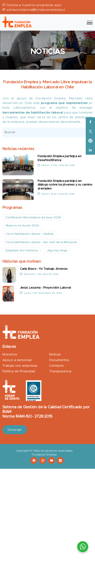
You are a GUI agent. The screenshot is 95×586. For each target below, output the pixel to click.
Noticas (55, 354)
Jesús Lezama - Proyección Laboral (45, 287)
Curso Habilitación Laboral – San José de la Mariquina (41, 242)
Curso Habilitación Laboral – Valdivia (30, 234)
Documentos (59, 360)
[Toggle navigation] (90, 22)
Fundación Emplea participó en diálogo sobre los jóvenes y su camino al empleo (65, 184)
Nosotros (9, 354)
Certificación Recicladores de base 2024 (33, 217)
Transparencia (60, 371)
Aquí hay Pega (57, 250)
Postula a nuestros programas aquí (34, 5)
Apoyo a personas (17, 360)
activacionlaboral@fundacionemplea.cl (36, 10)
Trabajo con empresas (19, 365)
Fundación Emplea (51, 98)
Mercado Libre (81, 98)
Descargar (15, 429)
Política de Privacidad (18, 371)
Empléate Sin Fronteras (22, 250)
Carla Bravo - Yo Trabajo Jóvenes (43, 268)
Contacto (56, 365)
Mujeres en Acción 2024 (22, 225)
